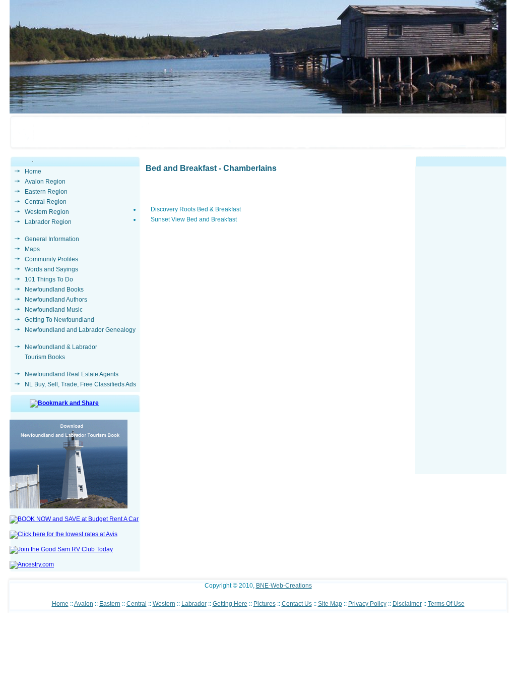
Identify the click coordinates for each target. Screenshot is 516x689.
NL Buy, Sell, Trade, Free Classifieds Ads (80, 384)
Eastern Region (46, 191)
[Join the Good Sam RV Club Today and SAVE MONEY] (61, 549)
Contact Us (297, 603)
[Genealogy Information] (32, 564)
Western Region (47, 211)
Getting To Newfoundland (59, 319)
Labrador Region (48, 221)
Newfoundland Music (54, 309)
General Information (52, 239)
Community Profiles (51, 259)
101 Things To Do (49, 279)
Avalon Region (45, 181)
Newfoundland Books (54, 289)
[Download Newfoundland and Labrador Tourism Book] (68, 506)
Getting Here (230, 603)
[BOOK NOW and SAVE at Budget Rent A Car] (74, 519)
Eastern (109, 603)
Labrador (194, 603)
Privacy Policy (367, 603)
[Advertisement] (461, 322)
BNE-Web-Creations (284, 585)
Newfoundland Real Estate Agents (71, 374)
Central (136, 603)
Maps (32, 249)
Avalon (83, 603)
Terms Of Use (446, 603)
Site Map (330, 603)
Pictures (264, 603)
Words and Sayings (51, 269)
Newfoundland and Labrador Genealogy (80, 329)
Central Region (46, 201)
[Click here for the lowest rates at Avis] (63, 534)
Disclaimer (407, 603)
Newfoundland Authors (56, 299)
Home (33, 171)
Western (164, 603)
